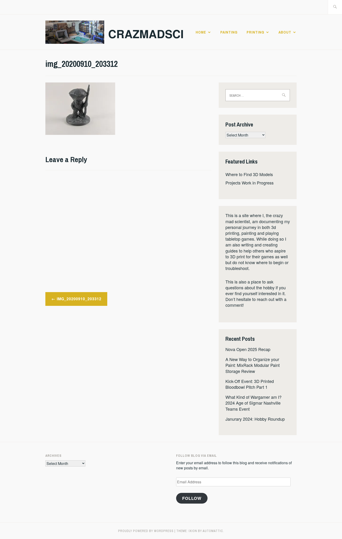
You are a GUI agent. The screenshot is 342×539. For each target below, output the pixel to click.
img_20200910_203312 (79, 298)
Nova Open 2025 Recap (247, 349)
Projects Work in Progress (249, 183)
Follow (191, 498)
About (284, 32)
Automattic (213, 531)
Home (201, 32)
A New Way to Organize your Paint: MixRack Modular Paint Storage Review (252, 365)
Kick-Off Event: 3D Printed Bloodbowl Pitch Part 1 (249, 384)
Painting (229, 32)
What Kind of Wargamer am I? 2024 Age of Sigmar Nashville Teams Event (253, 403)
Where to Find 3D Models (249, 174)
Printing (255, 32)
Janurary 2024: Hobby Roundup (255, 419)
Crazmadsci (146, 34)
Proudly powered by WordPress (146, 531)
